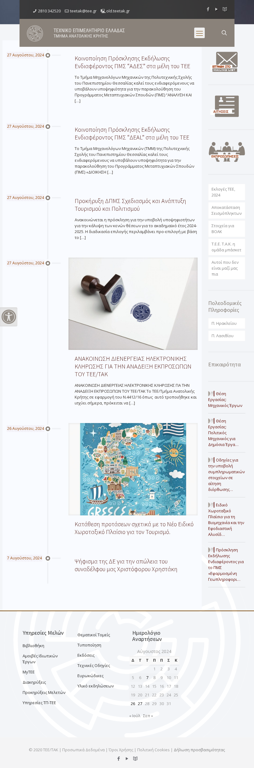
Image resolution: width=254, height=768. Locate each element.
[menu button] (199, 33)
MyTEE (29, 672)
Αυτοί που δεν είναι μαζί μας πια (225, 268)
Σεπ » (148, 715)
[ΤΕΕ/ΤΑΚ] (35, 33)
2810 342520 (49, 11)
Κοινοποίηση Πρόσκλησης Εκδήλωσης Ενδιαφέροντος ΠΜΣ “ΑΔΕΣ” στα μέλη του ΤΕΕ (132, 62)
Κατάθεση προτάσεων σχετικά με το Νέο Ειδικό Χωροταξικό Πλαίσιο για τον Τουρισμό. (134, 528)
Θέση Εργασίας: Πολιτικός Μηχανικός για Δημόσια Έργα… (223, 432)
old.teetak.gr (118, 11)
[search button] (224, 33)
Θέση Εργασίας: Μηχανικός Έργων (225, 399)
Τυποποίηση (89, 645)
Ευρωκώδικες (90, 675)
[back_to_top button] (224, 755)
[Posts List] (225, 9)
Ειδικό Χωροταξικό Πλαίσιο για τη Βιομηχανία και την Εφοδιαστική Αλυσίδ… (226, 519)
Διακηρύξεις (34, 682)
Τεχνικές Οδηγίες (93, 665)
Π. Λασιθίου (223, 335)
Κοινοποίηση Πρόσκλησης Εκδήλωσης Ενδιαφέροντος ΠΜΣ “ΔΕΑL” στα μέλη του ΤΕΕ (132, 133)
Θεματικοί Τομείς (93, 635)
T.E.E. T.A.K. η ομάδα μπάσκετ (226, 247)
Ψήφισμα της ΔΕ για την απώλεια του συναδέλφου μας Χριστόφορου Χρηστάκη (126, 565)
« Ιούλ (134, 715)
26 (133, 703)
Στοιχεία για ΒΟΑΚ (223, 228)
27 (140, 703)
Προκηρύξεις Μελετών (44, 692)
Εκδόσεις (85, 655)
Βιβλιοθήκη (33, 645)
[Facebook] (208, 9)
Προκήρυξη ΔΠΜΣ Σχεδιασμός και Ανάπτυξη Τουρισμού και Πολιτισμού (130, 204)
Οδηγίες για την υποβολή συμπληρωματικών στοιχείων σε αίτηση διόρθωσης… (226, 474)
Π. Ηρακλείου (224, 323)
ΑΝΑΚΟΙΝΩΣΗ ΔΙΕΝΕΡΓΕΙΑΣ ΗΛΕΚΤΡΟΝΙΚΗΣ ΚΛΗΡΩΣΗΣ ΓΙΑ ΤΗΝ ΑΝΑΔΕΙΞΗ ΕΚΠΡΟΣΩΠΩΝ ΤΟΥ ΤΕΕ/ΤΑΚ (133, 366)
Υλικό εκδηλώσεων (95, 686)
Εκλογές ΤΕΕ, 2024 (223, 192)
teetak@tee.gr (83, 11)
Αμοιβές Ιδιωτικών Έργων (40, 658)
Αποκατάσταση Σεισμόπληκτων (227, 210)
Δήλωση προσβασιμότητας (199, 750)
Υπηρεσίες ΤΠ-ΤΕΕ (39, 702)
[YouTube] (216, 9)
